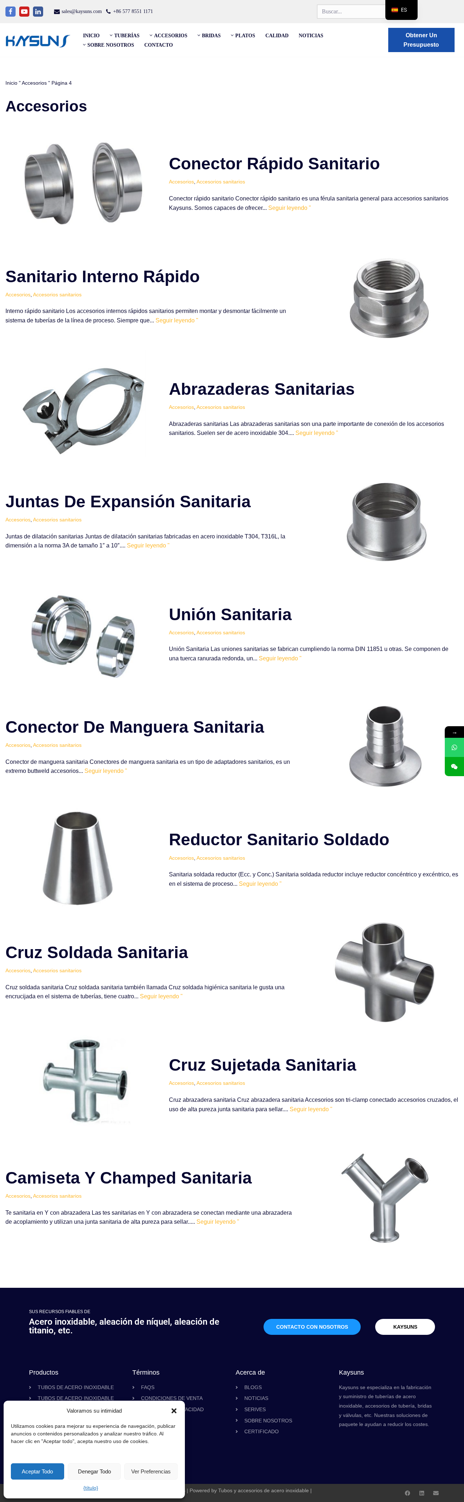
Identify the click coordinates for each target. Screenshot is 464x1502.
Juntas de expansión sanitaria (128, 501)
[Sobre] (436, 1493)
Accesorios (34, 83)
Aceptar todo (37, 1471)
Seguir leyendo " (289, 208)
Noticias (311, 35)
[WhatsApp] (454, 747)
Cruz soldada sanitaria (96, 952)
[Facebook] (10, 12)
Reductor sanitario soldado (279, 839)
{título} (90, 1488)
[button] (174, 1410)
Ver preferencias (151, 1471)
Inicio (91, 35)
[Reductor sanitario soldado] (83, 859)
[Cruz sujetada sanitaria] (83, 1084)
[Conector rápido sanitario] (83, 183)
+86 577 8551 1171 (133, 11)
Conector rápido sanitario (274, 163)
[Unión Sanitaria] (83, 633)
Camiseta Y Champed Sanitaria (128, 1177)
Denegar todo (94, 1471)
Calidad (277, 35)
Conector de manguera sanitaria (134, 727)
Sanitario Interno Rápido (102, 276)
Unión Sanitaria (230, 614)
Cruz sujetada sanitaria (262, 1064)
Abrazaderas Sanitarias (262, 389)
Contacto (158, 45)
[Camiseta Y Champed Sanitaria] (386, 1197)
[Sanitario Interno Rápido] (386, 296)
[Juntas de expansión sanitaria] (386, 521)
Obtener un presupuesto (421, 40)
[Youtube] (24, 12)
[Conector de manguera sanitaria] (386, 746)
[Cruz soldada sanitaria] (386, 972)
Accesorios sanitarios (220, 182)
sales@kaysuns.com (82, 11)
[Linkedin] (38, 12)
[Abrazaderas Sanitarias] (83, 408)
